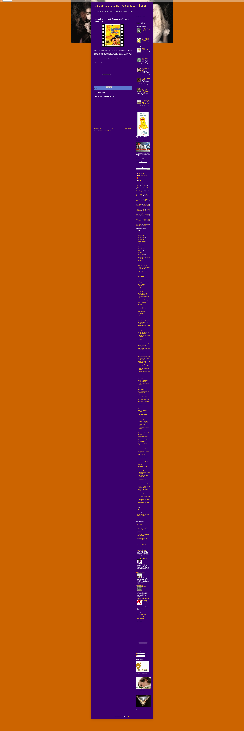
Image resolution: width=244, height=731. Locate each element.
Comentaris (139, 655)
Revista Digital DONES (141, 618)
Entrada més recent (97, 128)
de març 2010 (140, 252)
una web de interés (141, 311)
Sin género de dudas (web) (142, 539)
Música (99, 88)
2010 (138, 234)
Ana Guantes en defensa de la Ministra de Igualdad (146, 29)
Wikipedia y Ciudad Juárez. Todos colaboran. (145, 69)
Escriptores (137, 213)
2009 (138, 507)
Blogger (128, 716)
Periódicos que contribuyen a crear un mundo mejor (143, 447)
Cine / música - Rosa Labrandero (142, 529)
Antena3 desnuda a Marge (142, 330)
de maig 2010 (140, 248)
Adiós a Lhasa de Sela (142, 470)
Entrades (139, 653)
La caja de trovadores (142, 302)
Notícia (145, 185)
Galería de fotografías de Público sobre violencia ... (144, 484)
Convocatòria (147, 214)
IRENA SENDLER (140, 262)
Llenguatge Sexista (144, 213)
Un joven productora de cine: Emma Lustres (143, 323)
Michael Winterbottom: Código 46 (144, 356)
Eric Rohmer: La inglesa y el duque (144, 364)
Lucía (139, 177)
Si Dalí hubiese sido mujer (142, 274)
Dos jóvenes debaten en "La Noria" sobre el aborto (143, 395)
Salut (148, 224)
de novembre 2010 (141, 237)
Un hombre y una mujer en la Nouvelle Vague (143, 493)
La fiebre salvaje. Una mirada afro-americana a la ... (143, 476)
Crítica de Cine (139, 190)
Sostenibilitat (138, 225)
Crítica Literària (138, 205)
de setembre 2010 (141, 241)
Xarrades (144, 219)
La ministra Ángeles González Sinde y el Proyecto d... (143, 462)
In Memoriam (147, 198)
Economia (139, 199)
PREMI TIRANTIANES (141, 434)
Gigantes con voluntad (142, 454)
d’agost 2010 (140, 243)
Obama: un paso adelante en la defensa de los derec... (143, 457)
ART (141, 200)
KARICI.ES (139, 287)
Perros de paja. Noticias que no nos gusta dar (143, 449)
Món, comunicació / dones (141, 614)
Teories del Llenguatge (146, 210)
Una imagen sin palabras (142, 466)
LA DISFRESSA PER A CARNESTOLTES (141, 285)
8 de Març (147, 194)
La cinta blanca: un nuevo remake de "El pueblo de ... (144, 258)
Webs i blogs (146, 200)
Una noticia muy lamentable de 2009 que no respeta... (143, 481)
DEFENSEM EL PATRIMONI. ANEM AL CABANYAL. (143, 290)
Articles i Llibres (139, 195)
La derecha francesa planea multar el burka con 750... (143, 419)
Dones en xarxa (139, 531)
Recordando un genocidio (142, 265)
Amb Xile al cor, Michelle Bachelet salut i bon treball (145, 574)
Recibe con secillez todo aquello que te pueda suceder (143, 406)
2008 (138, 509)
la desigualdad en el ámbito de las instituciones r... (144, 500)
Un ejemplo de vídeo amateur (143, 281)
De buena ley (140, 260)
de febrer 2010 (141, 254)
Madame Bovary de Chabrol (143, 273)
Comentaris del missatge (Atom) (105, 130)
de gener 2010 (141, 256)
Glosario (139, 408)
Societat (140, 218)
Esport (143, 209)
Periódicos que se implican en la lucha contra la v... (143, 431)
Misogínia (140, 224)
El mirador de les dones (141, 572)
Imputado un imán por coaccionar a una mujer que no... (144, 268)
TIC (143, 218)
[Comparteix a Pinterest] (111, 87)
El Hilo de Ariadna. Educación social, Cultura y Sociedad (143, 535)
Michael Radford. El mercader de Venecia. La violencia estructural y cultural (146, 102)
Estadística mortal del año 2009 (143, 502)
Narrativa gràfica (139, 196)
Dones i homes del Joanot (142, 175)
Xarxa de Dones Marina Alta (142, 558)
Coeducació (148, 203)
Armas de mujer (141, 438)
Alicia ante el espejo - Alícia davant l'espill (120, 5)
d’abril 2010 (140, 250)
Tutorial (142, 225)
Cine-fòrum (140, 214)
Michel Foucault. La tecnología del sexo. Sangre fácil (145, 39)
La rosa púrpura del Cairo (142, 441)
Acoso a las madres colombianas (144, 300)
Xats (145, 225)
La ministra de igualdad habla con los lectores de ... (144, 336)
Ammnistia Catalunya (140, 523)
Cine (137, 185)
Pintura (148, 205)
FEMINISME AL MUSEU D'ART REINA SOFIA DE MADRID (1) (145, 587)
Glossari (143, 215)
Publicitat (143, 203)
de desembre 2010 (141, 235)
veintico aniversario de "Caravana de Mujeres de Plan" (144, 487)
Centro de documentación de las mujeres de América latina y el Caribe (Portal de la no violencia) (143, 527)
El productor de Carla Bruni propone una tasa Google (143, 422)
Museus (144, 224)
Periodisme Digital (147, 196)
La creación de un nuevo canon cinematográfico (143, 307)
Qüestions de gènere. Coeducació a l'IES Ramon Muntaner (143, 515)
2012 (138, 230)
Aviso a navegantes (141, 389)
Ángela (139, 180)
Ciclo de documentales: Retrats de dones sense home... (144, 362)
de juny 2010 (140, 246)
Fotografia (146, 199)
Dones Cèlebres (145, 208)
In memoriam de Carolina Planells (144, 371)
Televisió (146, 195)
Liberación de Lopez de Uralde (143, 439)
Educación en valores (140, 532)
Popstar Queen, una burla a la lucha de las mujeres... (143, 333)
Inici (112, 128)
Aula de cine (140, 304)
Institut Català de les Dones (142, 538)
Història (144, 205)
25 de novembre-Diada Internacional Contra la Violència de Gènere (143, 193)
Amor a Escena (139, 524)
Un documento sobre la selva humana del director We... (143, 342)
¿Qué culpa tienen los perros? (143, 432)
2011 (138, 232)
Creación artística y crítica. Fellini (144, 291)
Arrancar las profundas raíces (143, 401)
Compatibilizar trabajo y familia (143, 282)
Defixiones (140, 464)
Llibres (140, 189)
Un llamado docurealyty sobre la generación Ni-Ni (144, 329)
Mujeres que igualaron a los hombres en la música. (143, 414)
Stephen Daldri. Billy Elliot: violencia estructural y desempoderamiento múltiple (146, 90)
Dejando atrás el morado (142, 276)
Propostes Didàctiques (143, 187)
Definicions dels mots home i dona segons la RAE (143, 479)
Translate (146, 164)
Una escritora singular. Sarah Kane (144, 343)
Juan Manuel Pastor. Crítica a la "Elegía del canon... (143, 354)
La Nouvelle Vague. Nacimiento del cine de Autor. (143, 392)
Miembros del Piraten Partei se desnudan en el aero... (143, 404)
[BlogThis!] (108, 87)
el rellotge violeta (140, 585)
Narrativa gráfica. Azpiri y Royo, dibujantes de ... (143, 359)
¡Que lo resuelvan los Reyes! (143, 436)
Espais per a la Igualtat (141, 536)
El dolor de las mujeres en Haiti (143, 299)
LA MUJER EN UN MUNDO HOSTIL (145, 49)
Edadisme (137, 209)
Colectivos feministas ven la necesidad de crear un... (143, 294)
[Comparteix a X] (109, 87)
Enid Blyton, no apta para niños (143, 399)
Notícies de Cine (146, 204)
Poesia (147, 215)
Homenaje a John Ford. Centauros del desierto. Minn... (144, 349)
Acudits (148, 220)
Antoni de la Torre (141, 173)
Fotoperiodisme (140, 198)
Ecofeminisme (139, 204)
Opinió (137, 200)
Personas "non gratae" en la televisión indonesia (143, 381)
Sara (139, 178)
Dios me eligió (140, 378)
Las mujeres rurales (141, 313)
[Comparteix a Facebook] (110, 87)
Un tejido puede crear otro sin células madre (143, 271)
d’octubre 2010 (141, 239)
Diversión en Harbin (141, 387)
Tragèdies (147, 218)
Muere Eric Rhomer (141, 386)
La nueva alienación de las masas (144, 320)
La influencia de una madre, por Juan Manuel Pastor (143, 352)
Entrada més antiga (128, 128)
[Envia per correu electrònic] (107, 87)
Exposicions (137, 215)
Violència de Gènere (139, 219)
